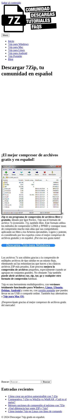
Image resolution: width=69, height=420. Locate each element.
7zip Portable (15, 56)
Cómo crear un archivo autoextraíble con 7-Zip (33, 396)
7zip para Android (17, 53)
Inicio (11, 41)
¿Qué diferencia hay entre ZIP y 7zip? (28, 408)
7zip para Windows (18, 44)
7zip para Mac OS (13, 296)
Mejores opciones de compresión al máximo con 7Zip (36, 405)
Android (15, 290)
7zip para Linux (16, 50)
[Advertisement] (34, 114)
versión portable (46, 290)
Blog (10, 59)
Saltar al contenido (11, 2)
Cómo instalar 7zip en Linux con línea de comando (35, 411)
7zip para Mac (15, 47)
